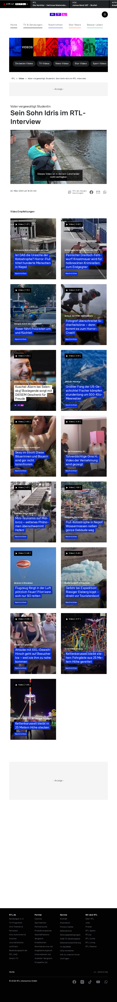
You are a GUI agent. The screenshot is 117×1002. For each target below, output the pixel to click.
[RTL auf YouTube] (98, 982)
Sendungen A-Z (16, 919)
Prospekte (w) (41, 962)
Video (21, 79)
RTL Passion (91, 947)
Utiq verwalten (67, 951)
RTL (13, 79)
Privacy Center (66, 927)
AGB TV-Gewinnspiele (70, 939)
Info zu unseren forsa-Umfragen (70, 957)
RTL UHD (13, 955)
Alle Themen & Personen (16, 929)
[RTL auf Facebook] (74, 982)
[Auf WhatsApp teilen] (105, 192)
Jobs (87, 923)
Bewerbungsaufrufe (18, 951)
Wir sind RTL (91, 915)
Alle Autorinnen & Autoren (17, 937)
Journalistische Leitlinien (16, 945)
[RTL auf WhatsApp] (106, 982)
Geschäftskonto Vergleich (42, 937)
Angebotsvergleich (43, 951)
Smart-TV (13, 959)
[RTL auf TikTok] (90, 982)
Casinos (38, 919)
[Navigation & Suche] (105, 14)
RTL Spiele (90, 931)
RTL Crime (90, 939)
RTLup (88, 935)
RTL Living (90, 943)
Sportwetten (40, 923)
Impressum (65, 923)
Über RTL (89, 919)
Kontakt (63, 919)
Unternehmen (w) (43, 955)
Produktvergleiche (43, 931)
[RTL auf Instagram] (82, 982)
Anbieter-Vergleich (43, 959)
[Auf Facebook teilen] (91, 192)
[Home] (58, 14)
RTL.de (12, 915)
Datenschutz (66, 931)
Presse (88, 927)
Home (12, 972)
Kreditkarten (40, 943)
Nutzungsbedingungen (70, 935)
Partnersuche (41, 927)
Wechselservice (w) (44, 947)
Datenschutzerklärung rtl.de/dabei (70, 945)
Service (63, 915)
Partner (38, 915)
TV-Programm (15, 923)
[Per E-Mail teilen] (98, 192)
